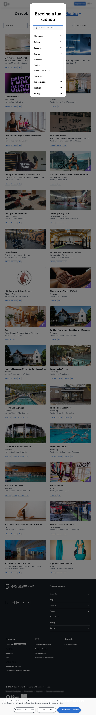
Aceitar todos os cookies (69, 710)
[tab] (48, 36)
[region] (48, 706)
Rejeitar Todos (47, 710)
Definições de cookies (24, 710)
